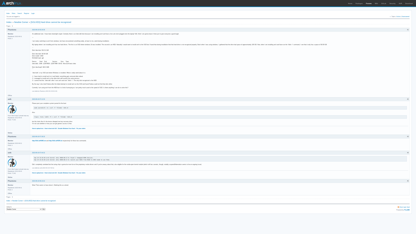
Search (19, 13)
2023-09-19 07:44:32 (38, 153)
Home (350, 3)
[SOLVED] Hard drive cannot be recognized (51, 22)
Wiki (376, 3)
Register (26, 13)
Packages (359, 3)
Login (33, 13)
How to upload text (37, 128)
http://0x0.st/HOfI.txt (55, 140)
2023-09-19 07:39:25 (38, 136)
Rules (13, 13)
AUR (400, 3)
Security (392, 3)
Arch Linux (12, 3)
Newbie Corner (21, 22)
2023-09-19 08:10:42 (38, 181)
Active (398, 16)
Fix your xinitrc (81, 128)
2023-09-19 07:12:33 (38, 99)
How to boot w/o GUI (51, 128)
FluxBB (407, 210)
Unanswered (405, 16)
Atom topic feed (405, 207)
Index (8, 13)
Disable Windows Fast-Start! (66, 128)
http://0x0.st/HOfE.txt (39, 140)
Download (409, 3)
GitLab (383, 3)
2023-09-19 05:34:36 (38, 30)
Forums (369, 3)
